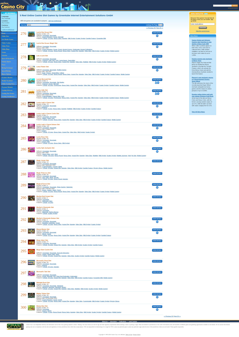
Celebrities (52, 223)
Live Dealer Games (7, 39)
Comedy (55, 166)
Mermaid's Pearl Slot (43, 261)
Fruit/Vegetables (47, 96)
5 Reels (45, 38)
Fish (54, 276)
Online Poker (6, 46)
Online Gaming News (8, 84)
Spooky (63, 287)
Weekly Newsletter (7, 80)
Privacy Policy (137, 334)
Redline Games (61, 70)
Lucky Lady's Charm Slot (45, 102)
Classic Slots (56, 96)
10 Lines (50, 38)
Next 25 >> (159, 28)
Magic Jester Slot (42, 160)
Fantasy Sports (6, 61)
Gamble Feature (91, 38)
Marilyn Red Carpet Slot (44, 196)
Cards (49, 118)
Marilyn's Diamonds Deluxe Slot (47, 218)
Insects (44, 310)
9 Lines (50, 108)
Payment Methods (7, 87)
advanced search (233, 7)
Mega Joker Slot (42, 240)
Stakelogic (69, 187)
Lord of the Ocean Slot (44, 32)
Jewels (58, 223)
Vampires (45, 287)
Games (4, 52)
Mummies (51, 287)
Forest (59, 190)
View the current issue (202, 31)
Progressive (57, 85)
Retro (57, 254)
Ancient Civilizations (86, 49)
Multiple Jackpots (122, 155)
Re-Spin (133, 155)
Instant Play (74, 51)
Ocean (55, 37)
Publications (122, 321)
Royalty (56, 177)
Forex (3, 64)
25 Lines (50, 224)
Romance (44, 107)
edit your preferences (54, 21)
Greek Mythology (47, 37)
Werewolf (58, 287)
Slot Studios (60, 82)
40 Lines (50, 85)
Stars (56, 154)
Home (3, 33)
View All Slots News (198, 112)
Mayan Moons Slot (42, 229)
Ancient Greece (67, 49)
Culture (62, 73)
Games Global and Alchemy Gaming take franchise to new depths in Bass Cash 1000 (201, 42)
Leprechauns (63, 60)
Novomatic (53, 35)
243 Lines (51, 155)
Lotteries (4, 55)
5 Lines (50, 312)
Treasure (45, 60)
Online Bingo (6, 49)
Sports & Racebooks (8, 58)
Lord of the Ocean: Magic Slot (46, 43)
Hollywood (45, 201)
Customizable (87, 301)
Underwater (76, 49)
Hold (129, 155)
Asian (43, 73)
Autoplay (64, 38)
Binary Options (6, 74)
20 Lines (50, 62)
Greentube (46, 35)
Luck (57, 60)
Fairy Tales (45, 177)
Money (49, 310)
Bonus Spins (57, 38)
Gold (50, 60)
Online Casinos (6, 43)
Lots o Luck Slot (42, 56)
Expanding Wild (101, 38)
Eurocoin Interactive (63, 253)
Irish (53, 60)
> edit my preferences (8, 29)
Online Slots (5, 36)
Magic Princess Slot (43, 173)
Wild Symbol (71, 38)
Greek (60, 49)
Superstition (71, 60)
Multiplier (85, 62)
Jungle (49, 234)
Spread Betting (6, 71)
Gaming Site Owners (8, 93)
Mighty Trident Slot (43, 293)
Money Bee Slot (42, 306)
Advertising (113, 321)
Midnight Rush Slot (43, 283)
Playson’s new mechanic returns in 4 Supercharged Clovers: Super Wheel (202, 79)
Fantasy (43, 130)
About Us (105, 321)
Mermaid (60, 37)
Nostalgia (45, 223)
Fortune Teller (45, 141)
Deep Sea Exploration (62, 276)
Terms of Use (129, 334)
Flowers (48, 73)
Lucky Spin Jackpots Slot (45, 148)
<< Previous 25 (151, 28)
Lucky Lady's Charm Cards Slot (47, 113)
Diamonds (45, 212)
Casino (44, 254)
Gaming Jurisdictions (8, 96)
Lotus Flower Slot (42, 67)
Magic (60, 166)
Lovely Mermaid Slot (43, 79)
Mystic (44, 190)
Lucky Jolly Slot (42, 90)
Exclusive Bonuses (7, 77)
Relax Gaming (61, 187)
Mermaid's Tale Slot (43, 272)
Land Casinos (133, 321)
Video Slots (88, 51)
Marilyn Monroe (53, 212)
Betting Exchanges (7, 68)
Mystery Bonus (98, 168)
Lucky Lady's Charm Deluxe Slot (48, 124)
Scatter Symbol (80, 38)
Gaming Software (7, 90)
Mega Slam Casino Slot (44, 250)
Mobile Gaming (114, 51)
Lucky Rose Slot (42, 137)
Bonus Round (58, 51)
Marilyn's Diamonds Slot (45, 207)
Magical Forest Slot (43, 184)
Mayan (44, 234)
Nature (44, 118)
